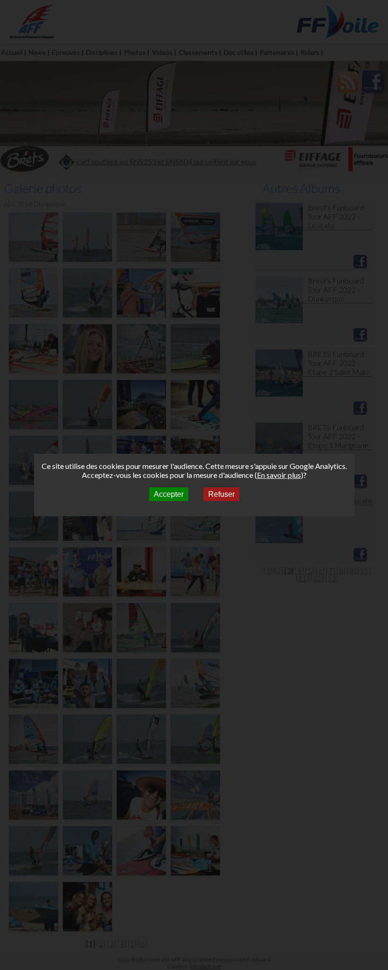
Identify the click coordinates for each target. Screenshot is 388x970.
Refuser (221, 494)
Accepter (169, 494)
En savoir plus (279, 474)
